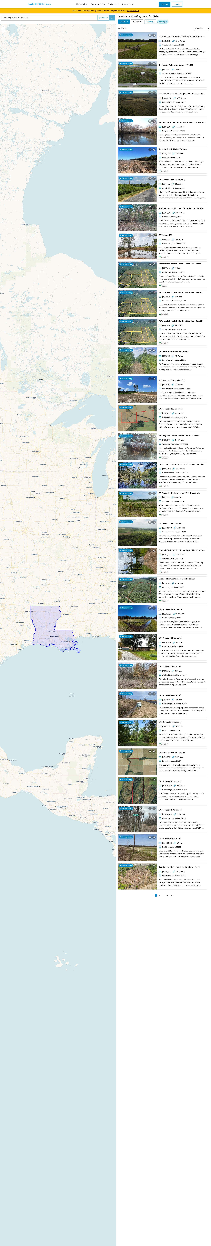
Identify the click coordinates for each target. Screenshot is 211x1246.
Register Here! (133, 11)
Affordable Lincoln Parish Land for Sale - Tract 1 (180, 264)
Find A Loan (113, 4)
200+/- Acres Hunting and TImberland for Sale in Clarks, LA (181, 208)
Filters (150, 21)
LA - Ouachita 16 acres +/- (170, 722)
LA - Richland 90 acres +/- (170, 609)
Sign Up (165, 4)
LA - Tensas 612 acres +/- (170, 523)
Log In (177, 4)
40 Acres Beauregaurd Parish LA (174, 352)
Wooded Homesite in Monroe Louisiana (177, 579)
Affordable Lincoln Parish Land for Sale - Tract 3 (180, 321)
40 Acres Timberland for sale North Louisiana (179, 493)
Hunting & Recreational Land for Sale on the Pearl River (181, 122)
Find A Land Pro (98, 4)
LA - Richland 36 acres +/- (170, 638)
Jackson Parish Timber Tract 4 (173, 149)
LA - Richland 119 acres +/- (170, 810)
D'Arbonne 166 (165, 235)
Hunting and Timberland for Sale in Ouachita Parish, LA (179, 436)
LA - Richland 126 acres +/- (170, 409)
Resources (126, 4)
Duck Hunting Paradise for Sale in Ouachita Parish (181, 464)
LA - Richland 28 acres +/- (170, 781)
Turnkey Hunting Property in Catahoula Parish (179, 867)
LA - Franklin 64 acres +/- (170, 838)
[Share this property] (154, 35)
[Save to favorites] (150, 35)
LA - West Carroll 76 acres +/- (172, 753)
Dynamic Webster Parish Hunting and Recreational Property (182, 550)
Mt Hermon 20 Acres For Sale (172, 380)
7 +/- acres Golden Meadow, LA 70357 (176, 65)
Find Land (80, 4)
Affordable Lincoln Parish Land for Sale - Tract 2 (180, 292)
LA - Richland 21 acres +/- (170, 667)
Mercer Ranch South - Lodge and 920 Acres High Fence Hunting (181, 94)
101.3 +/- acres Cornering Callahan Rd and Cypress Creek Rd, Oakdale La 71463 (181, 36)
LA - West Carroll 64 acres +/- (172, 180)
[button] (3, 26)
